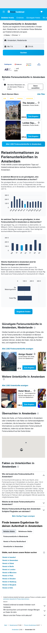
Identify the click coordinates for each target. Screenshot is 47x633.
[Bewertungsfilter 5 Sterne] (29, 99)
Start (5, 625)
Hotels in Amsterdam (10, 560)
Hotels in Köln (7, 588)
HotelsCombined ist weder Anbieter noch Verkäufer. (19, 605)
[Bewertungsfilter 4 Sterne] (20, 99)
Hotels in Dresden (9, 578)
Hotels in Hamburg (9, 582)
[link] (23, 144)
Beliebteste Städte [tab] (25, 531)
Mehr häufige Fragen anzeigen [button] (23, 516)
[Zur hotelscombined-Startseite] (15, 12)
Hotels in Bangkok (9, 585)
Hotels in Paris (7, 575)
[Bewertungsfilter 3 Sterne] (12, 99)
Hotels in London (8, 569)
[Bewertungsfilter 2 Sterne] (4, 99)
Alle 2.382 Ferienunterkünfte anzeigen (17, 348)
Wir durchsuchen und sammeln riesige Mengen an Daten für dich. (21, 610)
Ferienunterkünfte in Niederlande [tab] (15, 536)
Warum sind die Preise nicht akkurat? (17, 615)
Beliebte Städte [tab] (9, 531)
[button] (3, 11)
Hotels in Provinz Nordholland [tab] (14, 541)
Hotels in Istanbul (9, 557)
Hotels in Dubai (8, 563)
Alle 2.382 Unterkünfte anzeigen (15, 385)
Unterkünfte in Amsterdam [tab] (13, 546)
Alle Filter (41, 94)
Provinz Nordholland (30, 625)
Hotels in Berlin (8, 566)
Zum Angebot (33, 116)
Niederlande (13, 625)
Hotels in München (9, 572)
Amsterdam (15, 629)
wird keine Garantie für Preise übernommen (16, 599)
